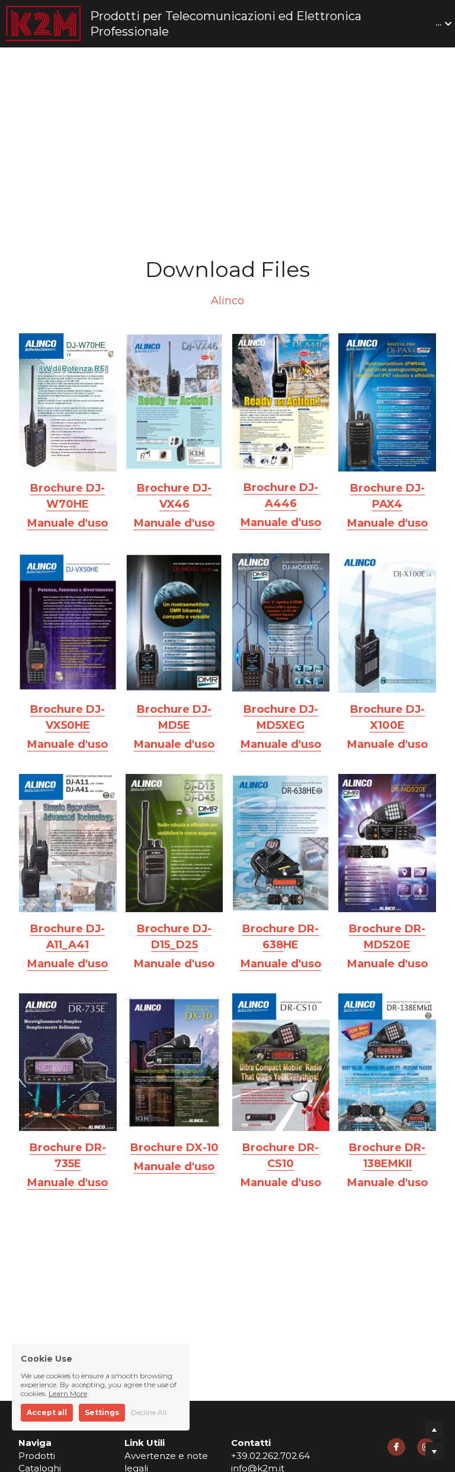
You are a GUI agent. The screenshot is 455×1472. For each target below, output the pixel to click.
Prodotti (36, 1341)
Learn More (68, 1393)
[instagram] (426, 1333)
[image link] (68, 344)
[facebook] (396, 1333)
